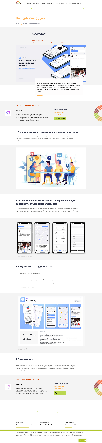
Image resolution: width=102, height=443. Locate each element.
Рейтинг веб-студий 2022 (19, 422)
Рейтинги (28, 3)
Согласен (82, 440)
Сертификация (36, 3)
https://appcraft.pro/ (59, 112)
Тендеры (43, 3)
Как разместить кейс (34, 23)
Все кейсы (18, 23)
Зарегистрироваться (80, 7)
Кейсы (48, 3)
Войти (85, 7)
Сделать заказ (60, 118)
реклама (79, 3)
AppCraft (19, 110)
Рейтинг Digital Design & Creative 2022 (46, 424)
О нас (62, 3)
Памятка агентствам (71, 3)
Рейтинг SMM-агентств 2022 (69, 422)
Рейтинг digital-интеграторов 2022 (70, 424)
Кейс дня (25, 23)
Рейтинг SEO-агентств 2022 (44, 422)
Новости (58, 3)
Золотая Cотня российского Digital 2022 (46, 419)
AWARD (52, 3)
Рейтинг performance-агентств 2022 (70, 419)
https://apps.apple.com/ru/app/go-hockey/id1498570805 (61, 42)
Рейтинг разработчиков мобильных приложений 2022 (24, 424)
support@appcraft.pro (59, 114)
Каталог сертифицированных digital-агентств (22, 419)
